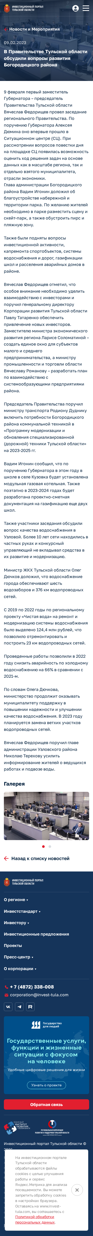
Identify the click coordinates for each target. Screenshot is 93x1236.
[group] (46, 816)
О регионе (14, 899)
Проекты (13, 945)
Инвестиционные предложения (36, 934)
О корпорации (18, 968)
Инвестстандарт (20, 911)
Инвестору (15, 922)
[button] (43, 846)
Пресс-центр (17, 957)
